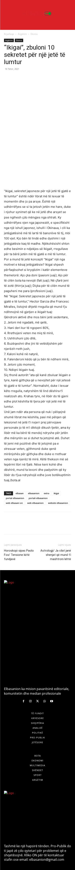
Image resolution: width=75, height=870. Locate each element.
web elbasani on (14, 502)
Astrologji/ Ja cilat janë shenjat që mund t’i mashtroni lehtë (55, 555)
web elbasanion (35, 502)
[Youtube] (51, 701)
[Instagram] (30, 701)
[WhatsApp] (36, 78)
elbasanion (33, 493)
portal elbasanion (15, 498)
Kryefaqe (9, 34)
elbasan (20, 493)
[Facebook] (8, 78)
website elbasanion (58, 502)
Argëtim (22, 34)
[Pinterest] (26, 78)
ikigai (56, 493)
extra (46, 493)
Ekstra (34, 34)
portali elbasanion (38, 498)
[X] (17, 78)
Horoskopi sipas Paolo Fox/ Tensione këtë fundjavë (19, 555)
